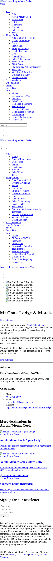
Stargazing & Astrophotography (26, 67)
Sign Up (4, 515)
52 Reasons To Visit (21, 96)
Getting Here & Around (23, 111)
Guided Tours (18, 56)
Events (15, 43)
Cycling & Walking (21, 40)
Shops (9, 85)
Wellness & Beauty (21, 75)
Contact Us (17, 119)
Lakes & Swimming (21, 59)
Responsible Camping (22, 104)
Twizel (15, 32)
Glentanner (17, 24)
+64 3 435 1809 (13, 397)
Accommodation (13, 80)
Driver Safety (18, 114)
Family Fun (17, 46)
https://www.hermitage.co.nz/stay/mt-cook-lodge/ (29, 407)
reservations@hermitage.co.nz (20, 402)
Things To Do (12, 35)
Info (8, 90)
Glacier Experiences (21, 51)
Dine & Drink (12, 82)
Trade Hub (22, 143)
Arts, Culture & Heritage (23, 38)
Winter (15, 93)
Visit (8, 11)
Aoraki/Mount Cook (21, 17)
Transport (16, 69)
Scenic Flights (18, 61)
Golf (14, 53)
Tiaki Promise (18, 106)
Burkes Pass (17, 19)
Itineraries (16, 98)
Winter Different (19, 77)
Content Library (7, 143)
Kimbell (15, 27)
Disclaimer (23, 554)
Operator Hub (35, 143)
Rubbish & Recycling (22, 117)
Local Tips (11, 88)
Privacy (12, 554)
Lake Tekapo (18, 30)
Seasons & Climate (20, 109)
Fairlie (15, 22)
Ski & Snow (17, 64)
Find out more (6, 320)
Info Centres (17, 101)
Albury (15, 14)
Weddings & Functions (22, 72)
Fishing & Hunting (20, 48)
